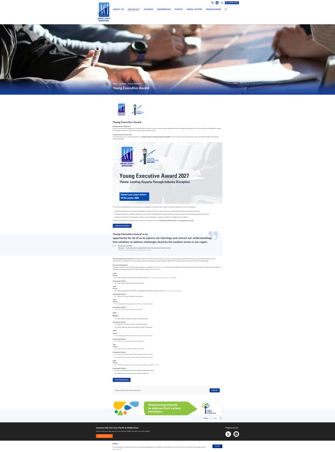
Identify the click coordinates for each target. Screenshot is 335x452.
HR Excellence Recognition (225, 16)
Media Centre (194, 9)
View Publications (121, 380)
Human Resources (134, 84)
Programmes (213, 9)
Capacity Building (222, 20)
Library (159, 267)
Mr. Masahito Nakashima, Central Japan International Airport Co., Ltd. (137, 365)
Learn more (116, 449)
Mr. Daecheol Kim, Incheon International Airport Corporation (134, 357)
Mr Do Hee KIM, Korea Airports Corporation (128, 309)
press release (154, 269)
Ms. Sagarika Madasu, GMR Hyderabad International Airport (134, 354)
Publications (221, 24)
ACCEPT (217, 446)
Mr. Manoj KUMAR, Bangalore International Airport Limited (134, 304)
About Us (118, 9)
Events (179, 9)
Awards (148, 9)
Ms (116, 319)
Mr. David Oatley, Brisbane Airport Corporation (129, 349)
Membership (164, 9)
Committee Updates (223, 9)
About (219, 5)
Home (115, 84)
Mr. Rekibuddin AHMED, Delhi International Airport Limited (133, 336)
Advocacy (134, 9)
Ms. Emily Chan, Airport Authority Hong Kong (129, 341)
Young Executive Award (224, 13)
